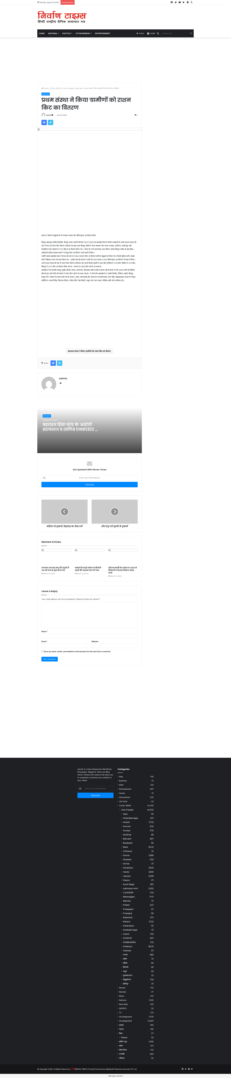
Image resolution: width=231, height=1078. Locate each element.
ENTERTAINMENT (102, 33)
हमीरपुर (125, 983)
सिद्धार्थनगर (127, 979)
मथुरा (125, 971)
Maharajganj (129, 896)
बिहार (121, 1033)
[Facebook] (44, 122)
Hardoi (126, 872)
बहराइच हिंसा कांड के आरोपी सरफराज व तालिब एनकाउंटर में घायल (70, 429)
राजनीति (122, 1054)
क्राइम (121, 1025)
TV (120, 1012)
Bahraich (79, 88)
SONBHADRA (129, 942)
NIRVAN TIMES (81, 1069)
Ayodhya (127, 834)
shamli (126, 934)
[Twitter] (50, 122)
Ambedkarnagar (130, 818)
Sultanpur (127, 946)
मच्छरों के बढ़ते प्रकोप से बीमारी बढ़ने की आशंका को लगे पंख (88, 569)
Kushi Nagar (128, 884)
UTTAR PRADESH (83, 33)
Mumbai (122, 992)
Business (123, 781)
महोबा (121, 1046)
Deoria (126, 855)
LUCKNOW (128, 892)
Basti (125, 847)
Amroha (126, 826)
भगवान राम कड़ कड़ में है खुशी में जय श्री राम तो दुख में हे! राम (55, 569)
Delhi (121, 785)
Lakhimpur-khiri (130, 888)
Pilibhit (126, 905)
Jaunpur (127, 876)
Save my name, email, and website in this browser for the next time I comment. (77, 651)
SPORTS (122, 1008)
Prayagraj (127, 913)
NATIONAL (52, 33)
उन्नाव (125, 954)
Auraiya (126, 830)
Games (122, 793)
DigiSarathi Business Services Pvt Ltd (121, 1069)
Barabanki (127, 843)
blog (121, 777)
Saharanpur (128, 925)
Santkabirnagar (130, 930)
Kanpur (126, 880)
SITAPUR (127, 938)
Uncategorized (125, 1021)
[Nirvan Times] (62, 17)
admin (48, 115)
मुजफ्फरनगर (127, 975)
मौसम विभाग (123, 1050)
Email (44, 641)
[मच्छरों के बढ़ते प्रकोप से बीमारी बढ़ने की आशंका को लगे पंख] (89, 557)
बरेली (125, 959)
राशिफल (121, 1058)
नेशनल (121, 1029)
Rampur (126, 921)
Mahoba (127, 901)
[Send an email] (52, 115)
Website (94, 641)
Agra (125, 814)
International (124, 797)
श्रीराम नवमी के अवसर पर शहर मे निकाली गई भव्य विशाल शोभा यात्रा (122, 570)
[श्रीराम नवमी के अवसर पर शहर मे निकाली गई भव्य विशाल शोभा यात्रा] (123, 557)
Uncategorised (125, 1017)
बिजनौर (125, 967)
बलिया (125, 963)
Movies (122, 988)
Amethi (126, 822)
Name (44, 631)
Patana (124, 1037)
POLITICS (66, 33)
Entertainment (125, 789)
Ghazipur (127, 859)
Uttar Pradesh (68, 88)
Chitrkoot (127, 851)
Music (121, 996)
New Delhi (123, 1004)
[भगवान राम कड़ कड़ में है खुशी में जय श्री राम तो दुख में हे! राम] (56, 557)
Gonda (126, 863)
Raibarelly (127, 917)
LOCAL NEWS (55, 88)
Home (42, 33)
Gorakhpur (128, 867)
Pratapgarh (128, 909)
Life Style (123, 801)
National (122, 1000)
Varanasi (127, 950)
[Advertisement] (142, 14)
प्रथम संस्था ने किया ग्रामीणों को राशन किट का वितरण (90, 351)
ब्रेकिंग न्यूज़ (123, 1041)
